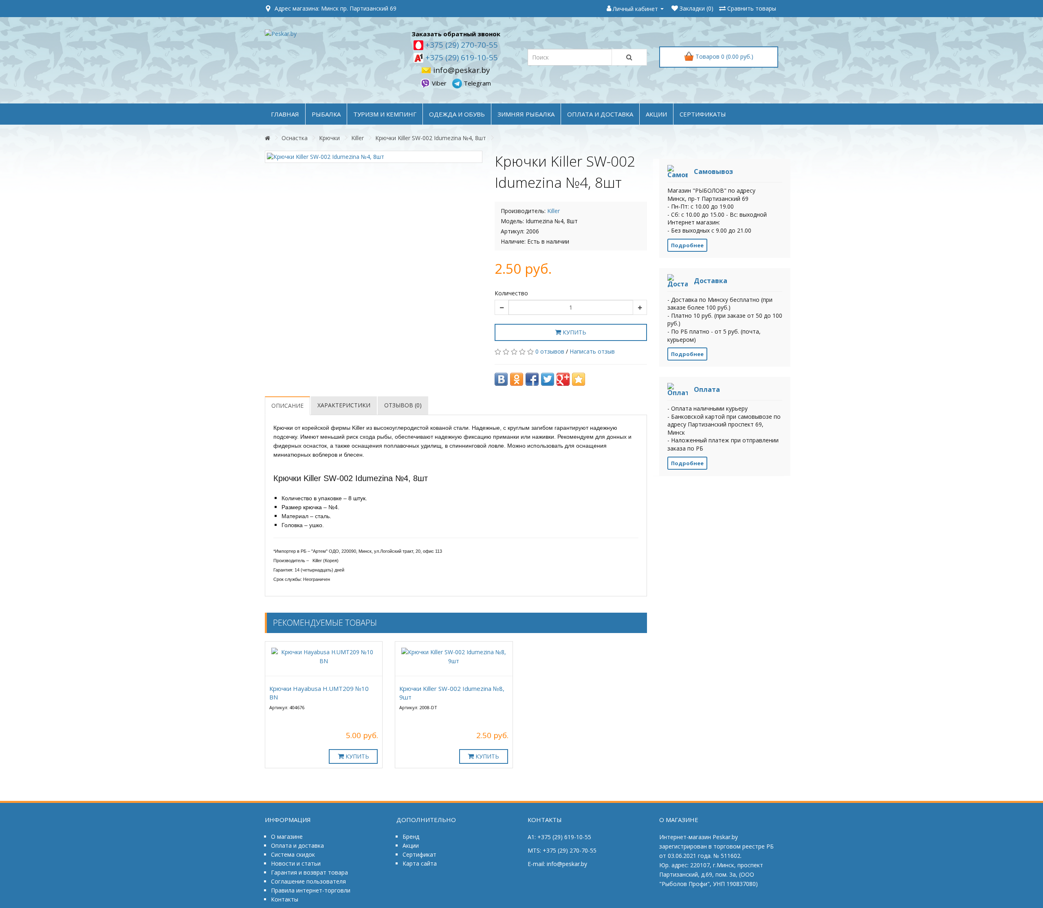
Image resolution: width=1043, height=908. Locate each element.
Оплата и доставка (297, 845)
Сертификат (419, 854)
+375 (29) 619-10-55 (460, 57)
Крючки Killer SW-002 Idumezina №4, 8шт (430, 138)
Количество (511, 293)
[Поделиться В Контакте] (501, 379)
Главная (285, 114)
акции (656, 114)
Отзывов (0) (403, 405)
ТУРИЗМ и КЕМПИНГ (384, 114)
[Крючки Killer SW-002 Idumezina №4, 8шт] (373, 157)
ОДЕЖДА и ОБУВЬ (457, 114)
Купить (573, 332)
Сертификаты (703, 114)
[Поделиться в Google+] (563, 379)
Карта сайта (420, 863)
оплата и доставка (600, 114)
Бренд (411, 836)
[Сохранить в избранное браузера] (578, 379)
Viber (439, 83)
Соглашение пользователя (308, 881)
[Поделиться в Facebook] (532, 379)
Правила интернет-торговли (310, 890)
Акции (411, 845)
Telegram (476, 83)
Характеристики (343, 405)
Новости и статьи (296, 863)
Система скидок (293, 854)
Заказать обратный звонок (455, 34)
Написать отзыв (592, 351)
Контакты (284, 899)
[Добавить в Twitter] (547, 379)
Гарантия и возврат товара (309, 872)
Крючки (329, 138)
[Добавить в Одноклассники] (516, 379)
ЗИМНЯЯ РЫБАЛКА (526, 114)
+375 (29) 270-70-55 (460, 45)
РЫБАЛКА (326, 114)
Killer (357, 138)
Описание (287, 405)
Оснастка (295, 138)
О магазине (287, 836)
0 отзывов (549, 351)
